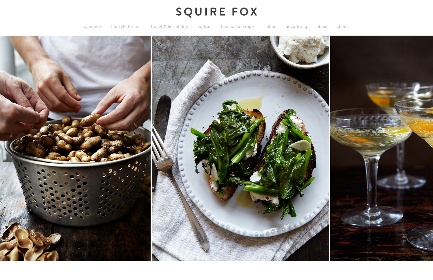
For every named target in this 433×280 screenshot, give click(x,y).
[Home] (216, 13)
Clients (343, 26)
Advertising (296, 26)
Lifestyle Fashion (126, 26)
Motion (269, 26)
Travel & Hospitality (169, 26)
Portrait (204, 26)
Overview (93, 26)
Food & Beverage (237, 26)
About (322, 26)
